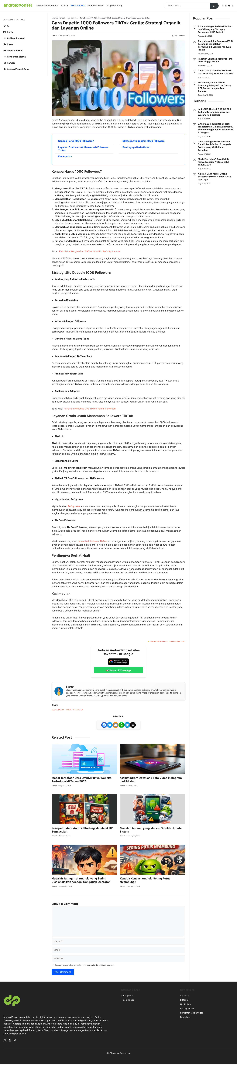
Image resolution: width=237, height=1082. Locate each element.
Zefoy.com (74, 506)
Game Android (14, 50)
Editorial (184, 1000)
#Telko (64, 5)
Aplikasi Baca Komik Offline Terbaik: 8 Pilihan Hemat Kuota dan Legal (214, 176)
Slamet (54, 36)
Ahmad (122, 786)
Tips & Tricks (127, 1000)
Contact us (185, 1004)
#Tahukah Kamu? (96, 5)
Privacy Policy (187, 1008)
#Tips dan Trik (77, 5)
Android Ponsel (58, 18)
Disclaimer (185, 1017)
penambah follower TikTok (92, 541)
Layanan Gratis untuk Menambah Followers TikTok (83, 149)
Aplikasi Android (16, 38)
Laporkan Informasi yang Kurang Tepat (167, 641)
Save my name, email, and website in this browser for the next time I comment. (84, 965)
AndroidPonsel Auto (18, 69)
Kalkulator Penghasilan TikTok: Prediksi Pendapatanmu (89, 251)
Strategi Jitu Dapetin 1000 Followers (143, 141)
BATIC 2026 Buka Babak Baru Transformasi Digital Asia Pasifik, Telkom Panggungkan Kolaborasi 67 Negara (215, 128)
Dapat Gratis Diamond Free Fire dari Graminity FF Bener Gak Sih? (215, 72)
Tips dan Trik (72, 18)
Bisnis (10, 44)
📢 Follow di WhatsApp (118, 670)
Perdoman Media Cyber (191, 1012)
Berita (10, 32)
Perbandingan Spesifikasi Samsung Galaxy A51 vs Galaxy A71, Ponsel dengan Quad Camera (214, 86)
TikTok (68, 710)
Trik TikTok (78, 710)
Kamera (11, 62)
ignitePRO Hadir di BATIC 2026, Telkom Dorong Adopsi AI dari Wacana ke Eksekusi (215, 112)
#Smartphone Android (47, 5)
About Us (184, 995)
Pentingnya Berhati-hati (136, 147)
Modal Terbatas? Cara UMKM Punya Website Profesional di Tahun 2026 (82, 779)
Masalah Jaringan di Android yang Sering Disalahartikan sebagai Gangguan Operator (81, 880)
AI (8, 25)
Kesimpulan (65, 156)
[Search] (214, 6)
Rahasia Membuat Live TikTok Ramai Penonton (90, 408)
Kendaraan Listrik (16, 56)
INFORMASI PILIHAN (14, 20)
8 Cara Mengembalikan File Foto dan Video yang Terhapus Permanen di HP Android (215, 29)
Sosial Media (58, 710)
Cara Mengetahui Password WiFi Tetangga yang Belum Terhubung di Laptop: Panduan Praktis (215, 45)
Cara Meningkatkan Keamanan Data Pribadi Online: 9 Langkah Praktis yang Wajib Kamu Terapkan (214, 145)
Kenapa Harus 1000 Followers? (76, 141)
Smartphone (127, 995)
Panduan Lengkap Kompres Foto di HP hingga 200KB (215, 60)
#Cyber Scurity (114, 5)
